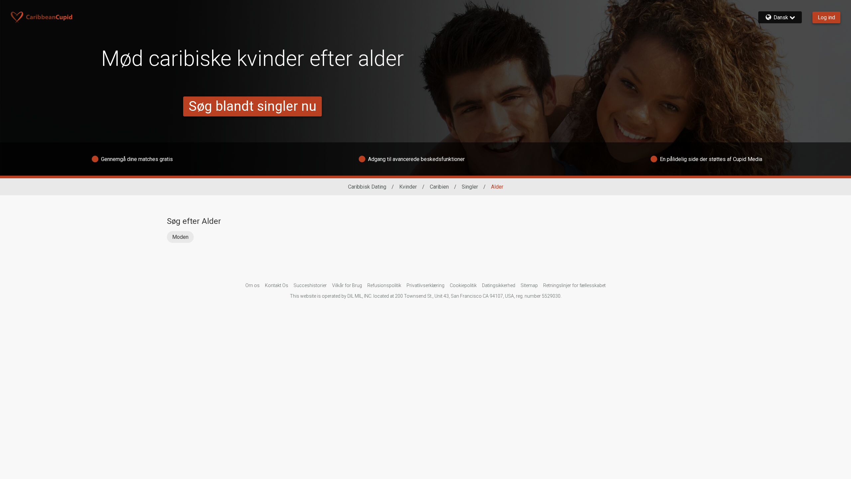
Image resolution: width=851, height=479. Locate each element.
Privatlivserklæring (425, 285)
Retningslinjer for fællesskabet (574, 285)
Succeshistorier (310, 285)
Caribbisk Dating (367, 187)
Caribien (439, 187)
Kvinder (408, 187)
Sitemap (529, 285)
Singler (470, 187)
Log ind (826, 17)
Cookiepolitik (463, 285)
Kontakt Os (276, 285)
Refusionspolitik (384, 285)
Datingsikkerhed (498, 285)
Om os (252, 285)
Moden (180, 237)
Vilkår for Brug (347, 285)
